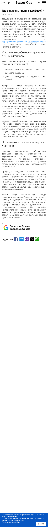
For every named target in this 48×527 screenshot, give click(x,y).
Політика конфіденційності (12, 522)
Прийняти (41, 524)
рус (8, 2)
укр (3, 2)
